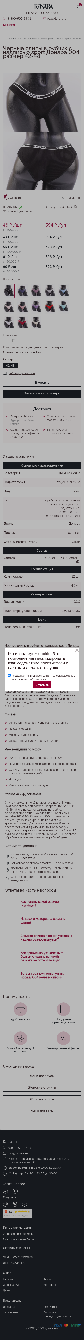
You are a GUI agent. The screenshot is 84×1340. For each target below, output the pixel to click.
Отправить (42, 684)
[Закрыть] (77, 650)
